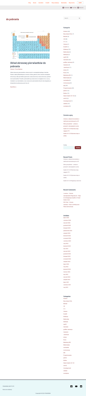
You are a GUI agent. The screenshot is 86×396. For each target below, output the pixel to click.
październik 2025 (67, 230)
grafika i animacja (67, 62)
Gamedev (65, 59)
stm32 (65, 98)
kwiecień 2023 (67, 246)
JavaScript (66, 67)
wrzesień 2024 (67, 238)
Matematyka (66, 77)
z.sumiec (65, 193)
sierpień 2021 (66, 279)
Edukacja (65, 49)
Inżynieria (65, 65)
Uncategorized (67, 101)
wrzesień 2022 (67, 259)
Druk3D (65, 46)
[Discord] (81, 386)
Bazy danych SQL (67, 34)
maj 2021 (65, 287)
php (64, 85)
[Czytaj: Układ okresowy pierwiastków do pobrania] (30, 44)
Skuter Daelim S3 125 (68, 95)
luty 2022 (65, 274)
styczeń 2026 (66, 223)
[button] (80, 2)
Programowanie (67, 88)
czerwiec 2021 (67, 284)
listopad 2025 (66, 228)
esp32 (65, 57)
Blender (65, 36)
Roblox (65, 93)
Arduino (65, 31)
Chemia (12, 69)
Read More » (13, 87)
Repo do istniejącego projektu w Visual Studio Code (72, 198)
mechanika (66, 80)
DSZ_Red (65, 202)
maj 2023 (65, 243)
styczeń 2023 (66, 251)
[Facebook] (71, 386)
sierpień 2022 (66, 261)
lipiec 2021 (66, 282)
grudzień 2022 (67, 253)
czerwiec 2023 (67, 241)
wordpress (66, 106)
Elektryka (65, 54)
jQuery (65, 70)
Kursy (64, 72)
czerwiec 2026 (67, 220)
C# (64, 39)
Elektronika (66, 52)
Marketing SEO (67, 75)
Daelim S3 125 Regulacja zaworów (72, 180)
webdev (65, 103)
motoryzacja (66, 83)
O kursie (71, 193)
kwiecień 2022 (67, 269)
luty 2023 (65, 248)
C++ (64, 41)
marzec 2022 (66, 272)
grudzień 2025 (67, 225)
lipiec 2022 (66, 264)
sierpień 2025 (66, 233)
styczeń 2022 (66, 277)
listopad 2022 (66, 256)
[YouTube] (76, 386)
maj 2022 (65, 266)
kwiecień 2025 (67, 235)
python (65, 90)
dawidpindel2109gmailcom (70, 195)
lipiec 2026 (66, 217)
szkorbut (65, 204)
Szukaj (65, 145)
